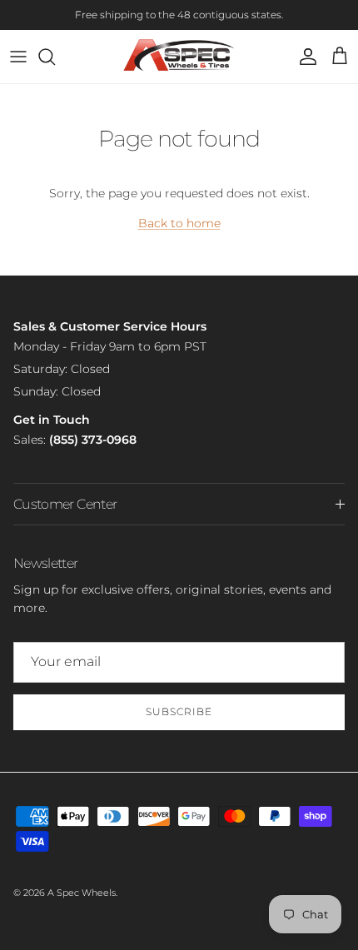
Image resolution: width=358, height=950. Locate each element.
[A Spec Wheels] (179, 56)
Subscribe (179, 711)
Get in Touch (51, 419)
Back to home (179, 223)
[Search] (55, 56)
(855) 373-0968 (93, 439)
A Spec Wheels (81, 892)
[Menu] (18, 56)
